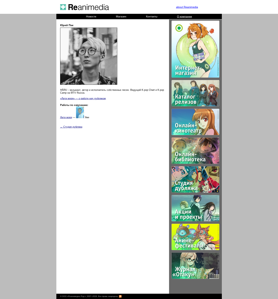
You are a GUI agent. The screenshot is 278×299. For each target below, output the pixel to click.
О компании (184, 16)
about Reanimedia (187, 7)
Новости (91, 16)
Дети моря (66, 117)
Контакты (151, 16)
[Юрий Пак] (88, 83)
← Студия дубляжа (71, 126)
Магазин (121, 16)
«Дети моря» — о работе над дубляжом (83, 98)
